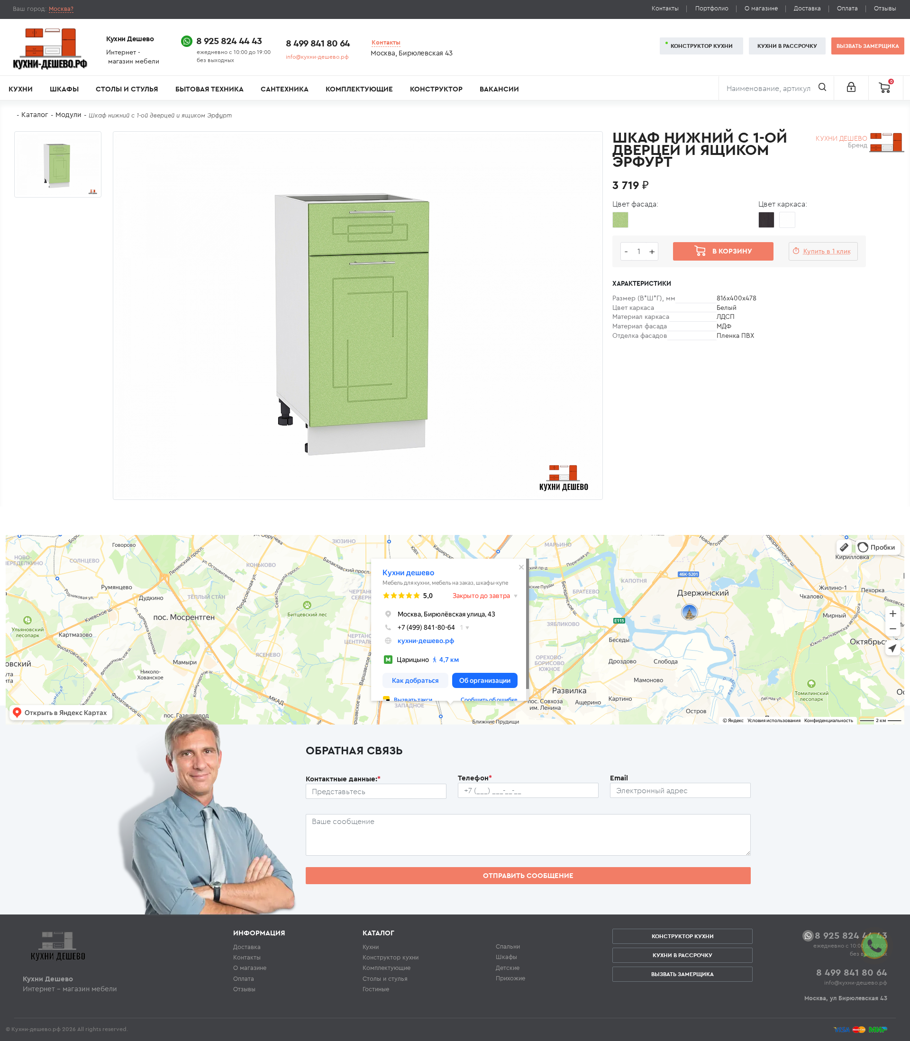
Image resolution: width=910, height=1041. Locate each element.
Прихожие (510, 978)
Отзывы (885, 8)
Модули (68, 114)
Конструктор (436, 88)
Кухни (21, 88)
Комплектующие (359, 88)
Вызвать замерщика (868, 45)
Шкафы (64, 88)
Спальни (508, 946)
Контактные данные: (343, 778)
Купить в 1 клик (827, 251)
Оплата (847, 8)
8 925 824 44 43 (229, 40)
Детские (507, 967)
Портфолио (711, 8)
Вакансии (499, 88)
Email (619, 777)
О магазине (761, 8)
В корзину (732, 250)
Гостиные (376, 989)
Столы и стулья (127, 88)
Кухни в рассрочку (787, 45)
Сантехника (285, 88)
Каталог (34, 114)
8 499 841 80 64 (318, 43)
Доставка (807, 8)
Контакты (665, 8)
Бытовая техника (209, 88)
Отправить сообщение (528, 875)
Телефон (475, 777)
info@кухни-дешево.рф (317, 56)
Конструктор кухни (702, 45)
